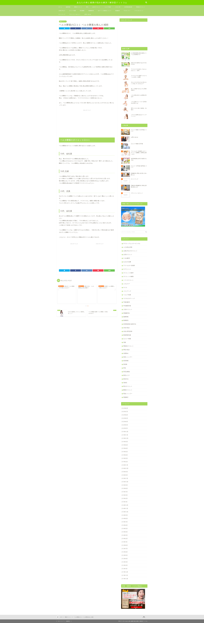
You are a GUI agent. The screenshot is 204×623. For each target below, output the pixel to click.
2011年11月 (125, 575)
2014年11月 (125, 508)
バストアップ (127, 291)
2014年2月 (125, 538)
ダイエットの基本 (128, 273)
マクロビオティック (129, 298)
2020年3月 (125, 425)
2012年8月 (125, 545)
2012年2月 (125, 565)
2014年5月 (125, 528)
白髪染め (125, 353)
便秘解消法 (126, 313)
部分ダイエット (127, 386)
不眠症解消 (126, 302)
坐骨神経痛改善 (128, 7)
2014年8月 (125, 518)
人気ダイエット (127, 309)
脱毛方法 (125, 379)
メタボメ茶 (117, 7)
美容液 (125, 364)
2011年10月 (125, 578)
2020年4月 (125, 421)
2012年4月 (125, 558)
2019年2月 (125, 461)
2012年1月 (124, 568)
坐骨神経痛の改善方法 (129, 324)
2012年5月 (125, 555)
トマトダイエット (138, 10)
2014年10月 (125, 512)
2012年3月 (125, 562)
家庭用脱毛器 (127, 335)
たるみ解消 (126, 258)
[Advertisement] (86, 123)
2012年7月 (125, 548)
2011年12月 (125, 572)
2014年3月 (125, 535)
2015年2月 (125, 498)
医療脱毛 (125, 320)
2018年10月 (125, 468)
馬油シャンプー (127, 393)
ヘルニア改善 (107, 7)
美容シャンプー (127, 357)
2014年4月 (125, 532)
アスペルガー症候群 (129, 265)
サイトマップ (62, 14)
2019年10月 (125, 438)
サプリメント (127, 269)
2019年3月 (125, 458)
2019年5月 (125, 451)
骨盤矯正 (125, 397)
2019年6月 (125, 448)
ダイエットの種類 (128, 276)
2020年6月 (125, 415)
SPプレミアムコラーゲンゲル (131, 243)
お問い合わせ (87, 14)
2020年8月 (125, 408)
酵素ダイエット (78, 7)
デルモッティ (127, 10)
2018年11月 (125, 465)
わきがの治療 (127, 262)
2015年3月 (125, 495)
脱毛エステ (126, 375)
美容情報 (125, 360)
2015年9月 (125, 485)
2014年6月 (125, 525)
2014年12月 (125, 505)
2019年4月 (125, 455)
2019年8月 (125, 445)
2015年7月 (125, 492)
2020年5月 (125, 418)
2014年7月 (125, 522)
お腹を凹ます (62, 10)
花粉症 (125, 382)
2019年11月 (125, 435)
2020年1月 (125, 428)
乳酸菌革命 (91, 10)
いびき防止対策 (127, 247)
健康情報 (68, 7)
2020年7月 (125, 411)
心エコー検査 (72, 10)
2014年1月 (124, 542)
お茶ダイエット (96, 7)
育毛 (87, 7)
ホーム (60, 7)
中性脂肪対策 (127, 305)
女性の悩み (126, 327)
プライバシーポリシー (74, 14)
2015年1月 (124, 502)
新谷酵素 (82, 10)
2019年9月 (125, 441)
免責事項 (68, 621)
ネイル (125, 287)
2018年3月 (125, 475)
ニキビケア (126, 284)
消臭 (124, 342)
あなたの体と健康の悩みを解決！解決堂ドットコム (102, 2)
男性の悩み (126, 349)
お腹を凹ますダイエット (130, 251)
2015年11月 (125, 478)
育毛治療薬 (126, 371)
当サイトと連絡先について (104, 10)
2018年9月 (125, 471)
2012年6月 (125, 552)
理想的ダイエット (140, 7)
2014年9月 (125, 515)
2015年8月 (125, 488)
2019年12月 (125, 431)
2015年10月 (125, 481)
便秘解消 (117, 10)
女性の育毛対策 (127, 331)
